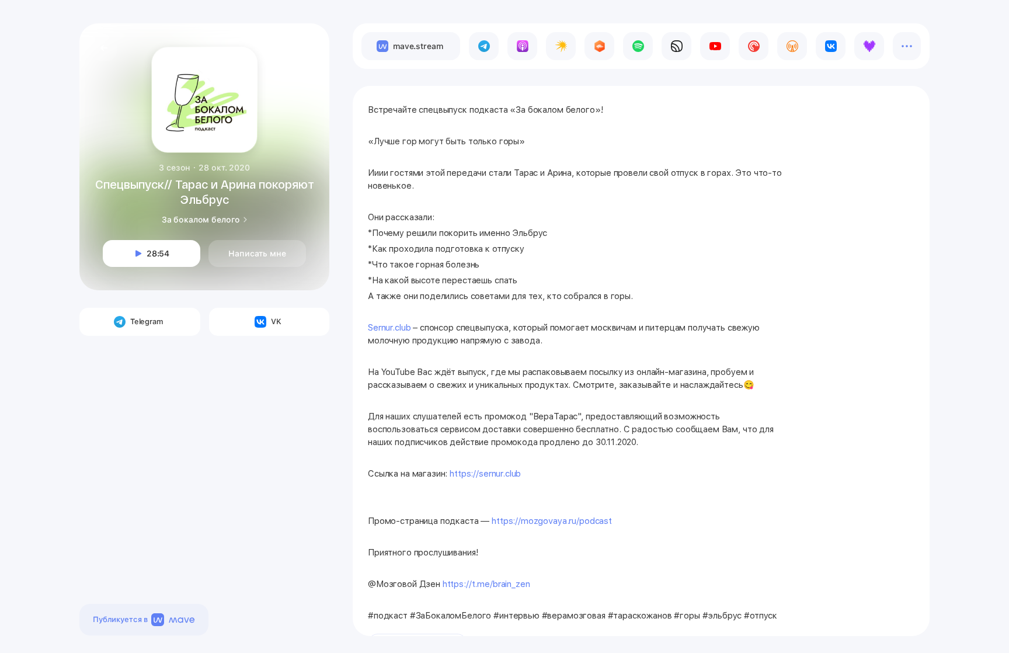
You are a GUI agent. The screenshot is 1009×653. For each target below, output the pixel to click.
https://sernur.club (485, 473)
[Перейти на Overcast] (792, 46)
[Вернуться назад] (104, 48)
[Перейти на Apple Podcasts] (522, 46)
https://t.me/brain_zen (486, 584)
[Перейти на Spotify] (638, 46)
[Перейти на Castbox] (599, 46)
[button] (307, 45)
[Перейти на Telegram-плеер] (484, 46)
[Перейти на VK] (831, 46)
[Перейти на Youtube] (715, 46)
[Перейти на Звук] (676, 46)
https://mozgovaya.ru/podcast (552, 521)
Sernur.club (389, 327)
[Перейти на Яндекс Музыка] (561, 46)
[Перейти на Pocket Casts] (753, 46)
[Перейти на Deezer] (869, 46)
